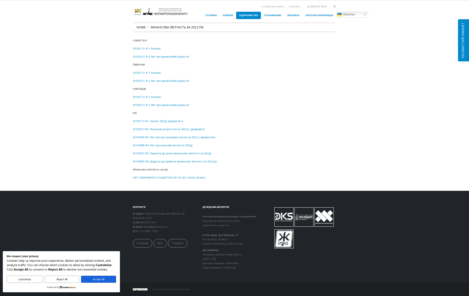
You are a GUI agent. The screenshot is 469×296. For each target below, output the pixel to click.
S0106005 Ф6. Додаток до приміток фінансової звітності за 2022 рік (175, 161)
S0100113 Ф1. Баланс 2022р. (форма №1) (158, 121)
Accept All (98, 279)
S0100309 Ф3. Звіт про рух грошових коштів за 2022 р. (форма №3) (174, 137)
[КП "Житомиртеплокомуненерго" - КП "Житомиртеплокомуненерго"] (160, 12)
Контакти (295, 6)
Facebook (142, 243)
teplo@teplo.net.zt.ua (155, 226)
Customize (24, 279)
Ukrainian (348, 14)
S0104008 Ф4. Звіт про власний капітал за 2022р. (163, 145)
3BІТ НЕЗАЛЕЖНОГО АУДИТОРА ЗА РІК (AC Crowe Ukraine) (169, 177)
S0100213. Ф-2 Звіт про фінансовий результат (161, 56)
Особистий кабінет (273, 6)
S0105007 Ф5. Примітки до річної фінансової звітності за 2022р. (172, 153)
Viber (160, 243)
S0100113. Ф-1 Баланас (147, 48)
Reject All (61, 279)
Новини (228, 15)
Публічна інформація (319, 15)
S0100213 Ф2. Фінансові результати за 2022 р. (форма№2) (169, 129)
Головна (211, 15)
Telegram (178, 243)
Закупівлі (293, 15)
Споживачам (272, 15)
